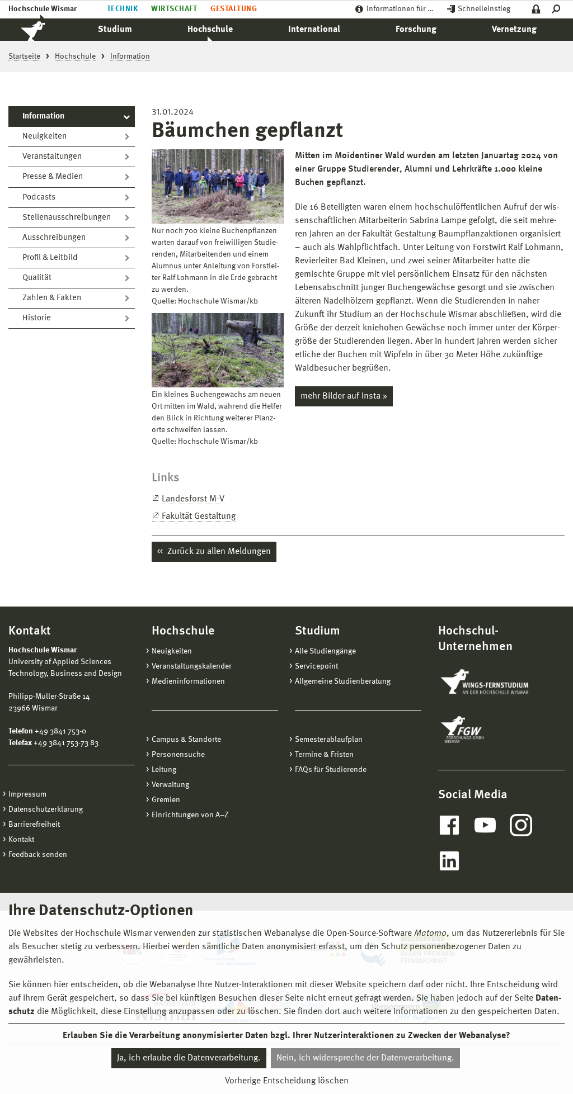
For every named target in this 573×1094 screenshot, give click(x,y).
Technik (122, 9)
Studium (115, 29)
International (314, 29)
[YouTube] (485, 825)
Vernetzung (514, 29)
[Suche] (558, 9)
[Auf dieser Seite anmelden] (536, 9)
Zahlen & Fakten (51, 298)
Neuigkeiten (44, 136)
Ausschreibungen (54, 238)
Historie (36, 318)
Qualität (36, 278)
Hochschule (210, 29)
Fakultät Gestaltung (199, 516)
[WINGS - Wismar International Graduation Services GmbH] (495, 682)
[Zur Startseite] (45, 29)
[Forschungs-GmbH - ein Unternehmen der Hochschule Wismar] (488, 729)
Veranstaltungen (52, 157)
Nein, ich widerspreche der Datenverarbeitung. (365, 1058)
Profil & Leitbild (50, 258)
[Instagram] (521, 825)
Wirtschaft (174, 9)
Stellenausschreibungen (66, 218)
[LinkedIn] (449, 861)
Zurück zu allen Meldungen (218, 551)
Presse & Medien (52, 177)
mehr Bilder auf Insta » (343, 396)
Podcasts (38, 197)
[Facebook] (449, 825)
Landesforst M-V (193, 499)
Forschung (416, 29)
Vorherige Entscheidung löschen (287, 1081)
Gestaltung (233, 9)
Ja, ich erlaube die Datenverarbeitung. (189, 1058)
